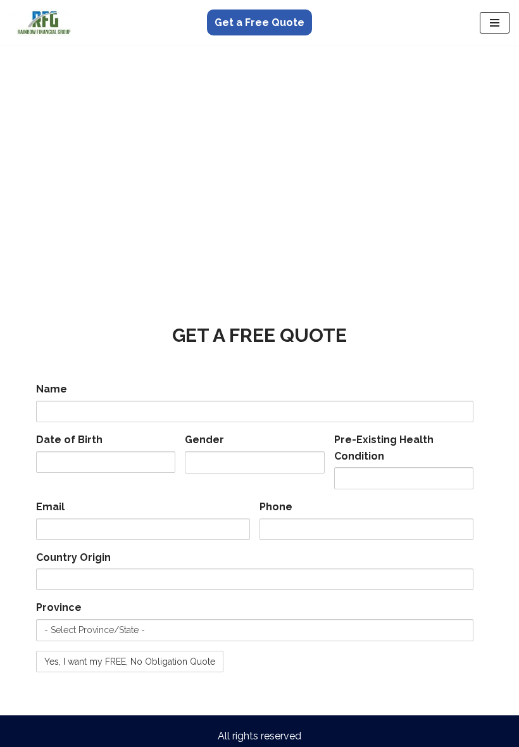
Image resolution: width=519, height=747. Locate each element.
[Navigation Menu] (495, 23)
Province (59, 607)
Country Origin (73, 557)
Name (51, 389)
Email (50, 507)
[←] (47, 22)
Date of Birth (69, 440)
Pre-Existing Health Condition (384, 448)
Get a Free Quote (259, 22)
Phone (276, 507)
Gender (204, 440)
